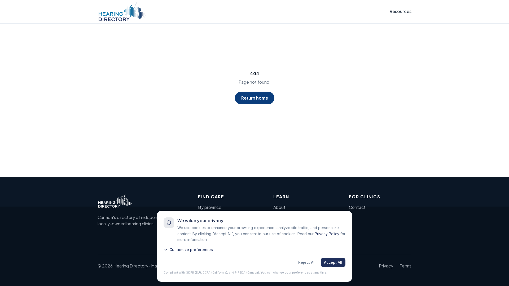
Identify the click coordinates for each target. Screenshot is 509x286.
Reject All (306, 262)
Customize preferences (191, 249)
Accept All (333, 262)
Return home (254, 98)
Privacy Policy (327, 233)
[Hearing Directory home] (122, 11)
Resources (400, 11)
